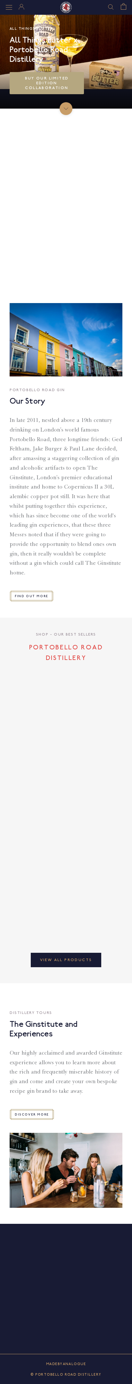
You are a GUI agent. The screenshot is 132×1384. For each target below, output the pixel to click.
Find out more (31, 596)
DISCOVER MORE (32, 1114)
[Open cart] (123, 6)
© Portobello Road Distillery (66, 1374)
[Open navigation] (9, 7)
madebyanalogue (66, 1364)
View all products (66, 960)
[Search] (111, 6)
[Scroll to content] (66, 108)
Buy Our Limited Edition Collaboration (47, 83)
